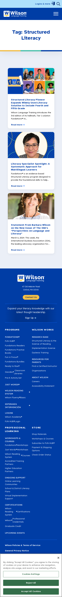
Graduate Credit (13, 526)
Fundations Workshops (16, 445)
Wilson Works (43, 329)
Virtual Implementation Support (16, 497)
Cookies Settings (31, 574)
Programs (12, 329)
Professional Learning (15, 429)
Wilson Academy (13, 417)
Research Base (40, 337)
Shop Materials (39, 434)
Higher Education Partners (13, 470)
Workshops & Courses (43, 438)
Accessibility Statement (43, 386)
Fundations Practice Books (14, 351)
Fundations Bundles (14, 361)
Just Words (12, 384)
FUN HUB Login (12, 421)
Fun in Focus (11, 357)
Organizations (39, 370)
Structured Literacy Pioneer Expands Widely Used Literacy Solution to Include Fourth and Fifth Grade (29, 104)
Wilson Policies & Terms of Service (22, 545)
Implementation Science (43, 348)
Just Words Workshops (16, 449)
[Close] (58, 558)
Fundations (12, 337)
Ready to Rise (12, 366)
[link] (15, 14)
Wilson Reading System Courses (17, 455)
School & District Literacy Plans (17, 490)
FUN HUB (10, 341)
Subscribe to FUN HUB (43, 443)
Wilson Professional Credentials (15, 520)
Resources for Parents (40, 361)
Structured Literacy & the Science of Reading (44, 342)
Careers (36, 381)
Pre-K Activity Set (13, 378)
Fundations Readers (15, 345)
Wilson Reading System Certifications (17, 511)
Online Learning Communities (12, 482)
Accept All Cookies (31, 591)
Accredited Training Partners (14, 462)
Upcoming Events (15, 533)
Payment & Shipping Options (42, 449)
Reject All (31, 583)
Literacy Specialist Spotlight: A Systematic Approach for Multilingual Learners (30, 166)
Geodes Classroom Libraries (15, 372)
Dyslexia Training (40, 352)
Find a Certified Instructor (44, 366)
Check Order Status (41, 454)
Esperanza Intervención (17, 405)
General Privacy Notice (17, 550)
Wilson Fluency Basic (15, 397)
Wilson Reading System (17, 392)
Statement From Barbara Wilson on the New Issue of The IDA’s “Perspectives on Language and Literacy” (30, 229)
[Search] (58, 4)
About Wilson (40, 377)
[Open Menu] (53, 4)
